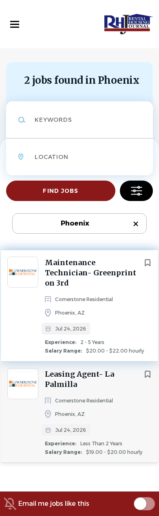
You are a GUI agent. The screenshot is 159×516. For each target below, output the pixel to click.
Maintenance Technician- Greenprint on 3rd (90, 273)
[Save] (148, 262)
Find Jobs (60, 190)
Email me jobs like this (53, 503)
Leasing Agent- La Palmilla (79, 379)
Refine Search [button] (136, 191)
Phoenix (75, 223)
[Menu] (14, 24)
